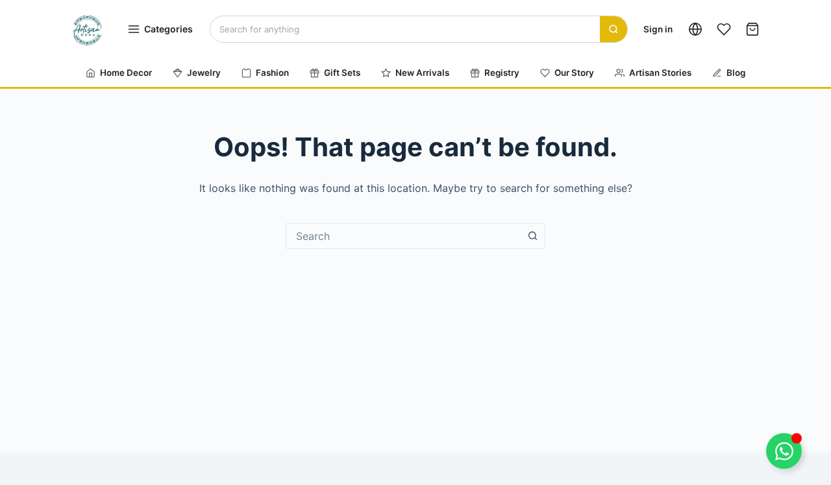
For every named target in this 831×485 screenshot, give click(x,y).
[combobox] (403, 236)
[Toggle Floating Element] (784, 451)
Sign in (658, 29)
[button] (695, 29)
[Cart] (752, 29)
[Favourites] (724, 29)
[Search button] (532, 236)
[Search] (613, 29)
